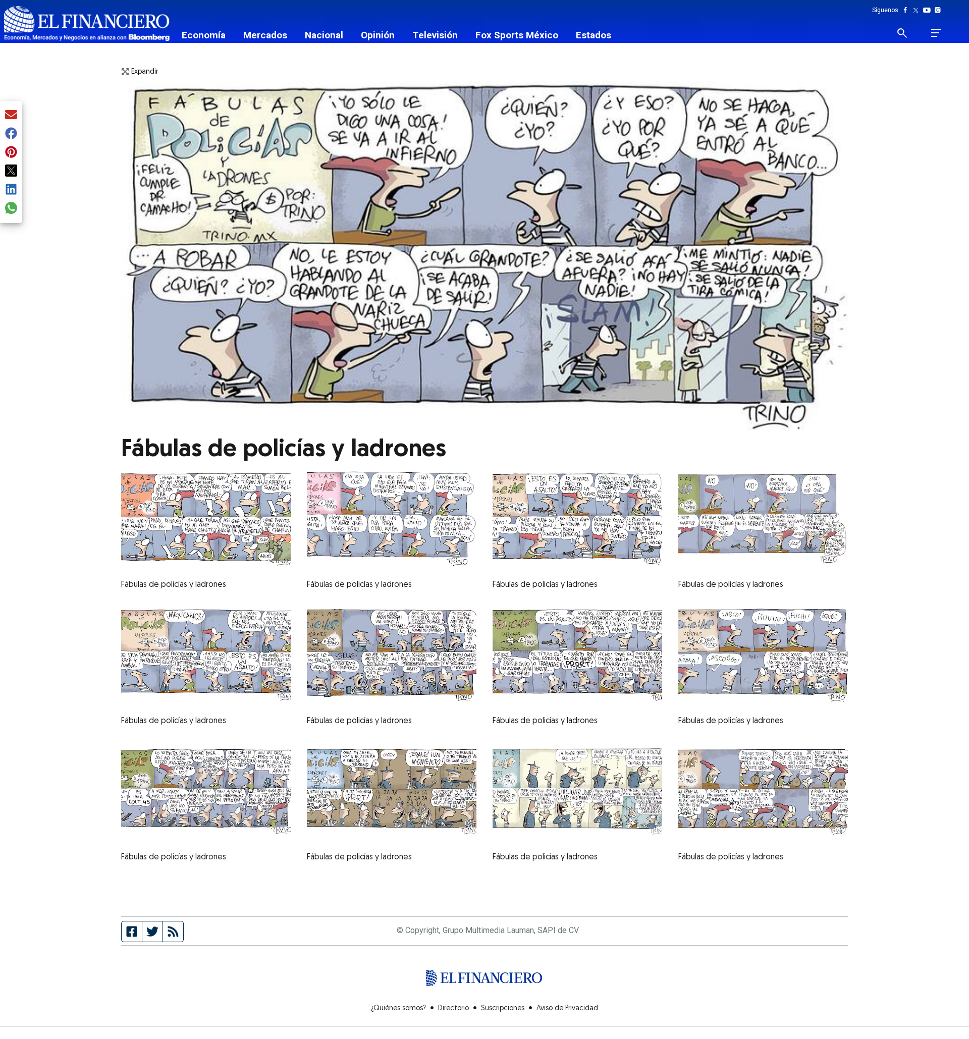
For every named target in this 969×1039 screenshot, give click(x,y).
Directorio (453, 1008)
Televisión (435, 35)
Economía (204, 35)
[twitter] (11, 171)
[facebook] (11, 134)
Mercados (265, 35)
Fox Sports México (516, 35)
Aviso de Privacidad (567, 1008)
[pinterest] (11, 152)
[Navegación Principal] (936, 33)
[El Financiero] (87, 23)
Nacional (324, 35)
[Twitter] (917, 10)
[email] (11, 115)
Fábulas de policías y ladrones (173, 585)
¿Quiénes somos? (398, 1008)
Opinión (378, 35)
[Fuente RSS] (173, 931)
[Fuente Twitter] (152, 931)
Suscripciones (502, 1008)
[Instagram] (938, 10)
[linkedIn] (11, 190)
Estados (593, 35)
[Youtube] (929, 10)
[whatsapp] (11, 208)
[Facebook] (907, 10)
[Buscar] (908, 33)
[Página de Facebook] (132, 931)
